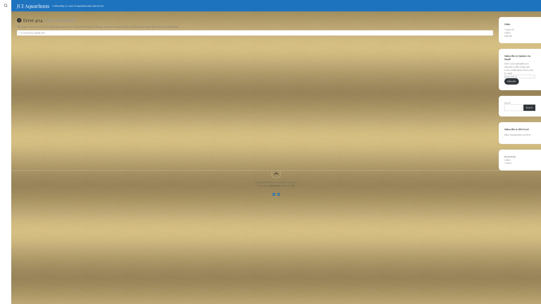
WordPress (275, 185)
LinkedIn (508, 36)
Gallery (507, 32)
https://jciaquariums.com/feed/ (517, 134)
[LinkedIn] (273, 194)
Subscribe (511, 81)
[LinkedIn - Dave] (278, 194)
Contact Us (509, 29)
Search (507, 103)
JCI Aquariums (33, 5)
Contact (507, 163)
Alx (292, 185)
